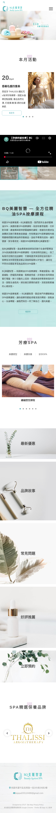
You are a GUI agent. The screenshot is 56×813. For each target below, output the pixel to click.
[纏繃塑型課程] (28, 381)
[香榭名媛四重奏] (41, 90)
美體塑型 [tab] (13, 354)
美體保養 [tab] (28, 354)
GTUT (24, 805)
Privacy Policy (38, 805)
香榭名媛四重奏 (11, 86)
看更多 (11, 113)
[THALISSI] (28, 733)
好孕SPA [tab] (43, 354)
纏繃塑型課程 (28, 400)
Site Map (30, 805)
